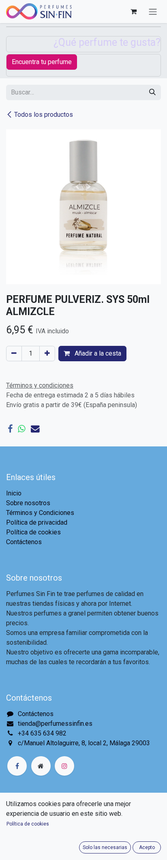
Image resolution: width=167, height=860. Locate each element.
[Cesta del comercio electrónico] (133, 11)
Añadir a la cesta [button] (97, 353)
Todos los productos (43, 114)
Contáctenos (24, 542)
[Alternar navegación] (153, 11)
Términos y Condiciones (40, 513)
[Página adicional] (41, 766)
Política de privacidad (36, 522)
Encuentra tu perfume (42, 62)
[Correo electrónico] (35, 429)
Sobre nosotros (28, 503)
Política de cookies (33, 532)
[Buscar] (152, 92)
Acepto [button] (147, 847)
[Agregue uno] (47, 353)
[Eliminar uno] (14, 353)
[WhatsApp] (22, 429)
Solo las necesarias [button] (105, 847)
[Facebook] (10, 429)
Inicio (13, 493)
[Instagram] (64, 766)
